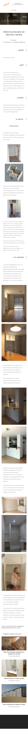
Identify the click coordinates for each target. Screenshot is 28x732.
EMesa (14, 40)
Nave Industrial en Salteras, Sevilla (14, 704)
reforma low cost (11, 627)
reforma (4, 627)
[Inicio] (1, 21)
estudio (9, 626)
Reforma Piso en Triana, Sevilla (14, 678)
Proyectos (8, 42)
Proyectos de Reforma (19, 42)
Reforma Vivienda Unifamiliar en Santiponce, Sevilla (14, 653)
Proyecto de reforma (17, 626)
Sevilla (19, 627)
